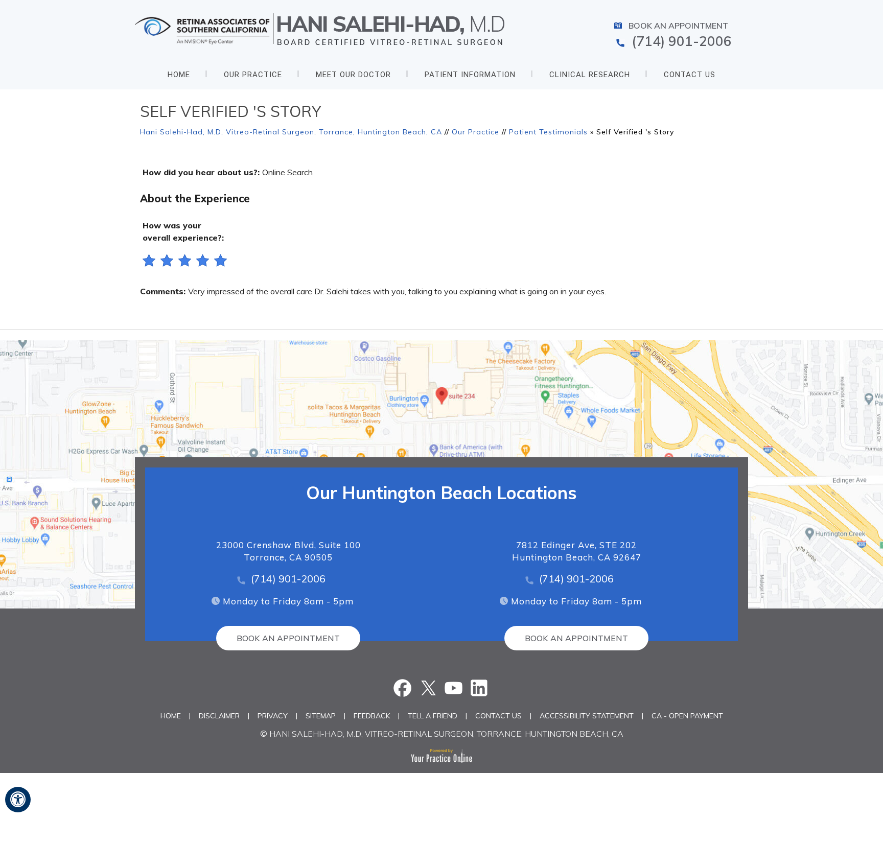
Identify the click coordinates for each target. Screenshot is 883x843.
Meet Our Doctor (353, 74)
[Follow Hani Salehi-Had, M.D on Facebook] (404, 687)
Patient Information (470, 74)
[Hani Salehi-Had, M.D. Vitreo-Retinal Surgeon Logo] (391, 29)
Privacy (273, 715)
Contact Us (689, 74)
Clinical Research (589, 74)
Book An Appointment (288, 638)
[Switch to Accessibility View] (18, 799)
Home (179, 74)
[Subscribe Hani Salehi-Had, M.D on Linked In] (479, 687)
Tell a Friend (432, 715)
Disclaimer (219, 715)
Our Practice (253, 74)
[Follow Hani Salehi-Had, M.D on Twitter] (429, 687)
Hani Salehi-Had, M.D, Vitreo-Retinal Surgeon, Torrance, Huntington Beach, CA (291, 131)
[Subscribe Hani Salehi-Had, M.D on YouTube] (454, 687)
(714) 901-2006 (682, 41)
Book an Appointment (678, 25)
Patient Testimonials (548, 131)
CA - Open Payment (687, 715)
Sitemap (321, 715)
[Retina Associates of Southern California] (206, 29)
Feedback (372, 715)
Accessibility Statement (587, 715)
